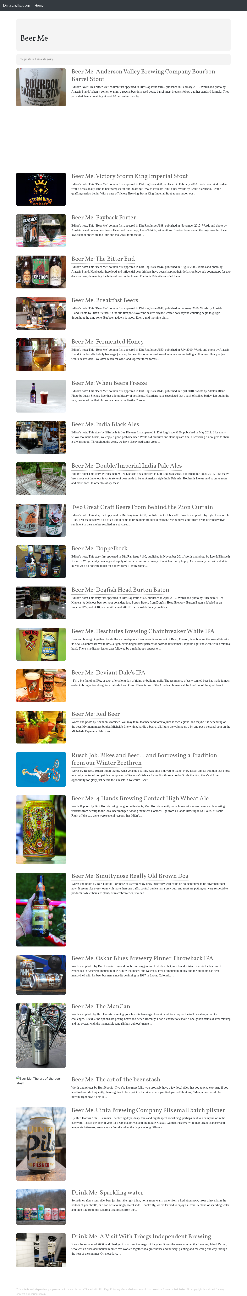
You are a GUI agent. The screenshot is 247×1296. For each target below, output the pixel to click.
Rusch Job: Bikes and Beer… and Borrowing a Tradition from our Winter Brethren (144, 759)
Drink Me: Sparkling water (107, 1193)
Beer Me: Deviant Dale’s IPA (108, 673)
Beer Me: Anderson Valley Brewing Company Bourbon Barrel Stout (143, 76)
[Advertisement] (123, 139)
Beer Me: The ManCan (100, 1007)
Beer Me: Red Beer (95, 714)
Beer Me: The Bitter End (103, 259)
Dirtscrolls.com (16, 5)
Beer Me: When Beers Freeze (109, 383)
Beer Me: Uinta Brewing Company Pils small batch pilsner (148, 1110)
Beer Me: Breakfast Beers (104, 300)
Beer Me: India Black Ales (105, 424)
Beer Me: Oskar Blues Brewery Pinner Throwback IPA (142, 958)
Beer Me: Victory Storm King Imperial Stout (129, 176)
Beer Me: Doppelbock (99, 549)
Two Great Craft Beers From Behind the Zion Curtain (142, 507)
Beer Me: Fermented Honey (107, 342)
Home (40, 5)
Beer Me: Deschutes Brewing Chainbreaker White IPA (143, 631)
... (141, 96)
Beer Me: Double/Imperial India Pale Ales (126, 466)
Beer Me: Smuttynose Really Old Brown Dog (130, 876)
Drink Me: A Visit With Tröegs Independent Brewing (141, 1237)
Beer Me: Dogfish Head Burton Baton (120, 590)
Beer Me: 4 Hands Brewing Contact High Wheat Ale (140, 799)
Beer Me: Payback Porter (103, 218)
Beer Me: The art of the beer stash (115, 1080)
